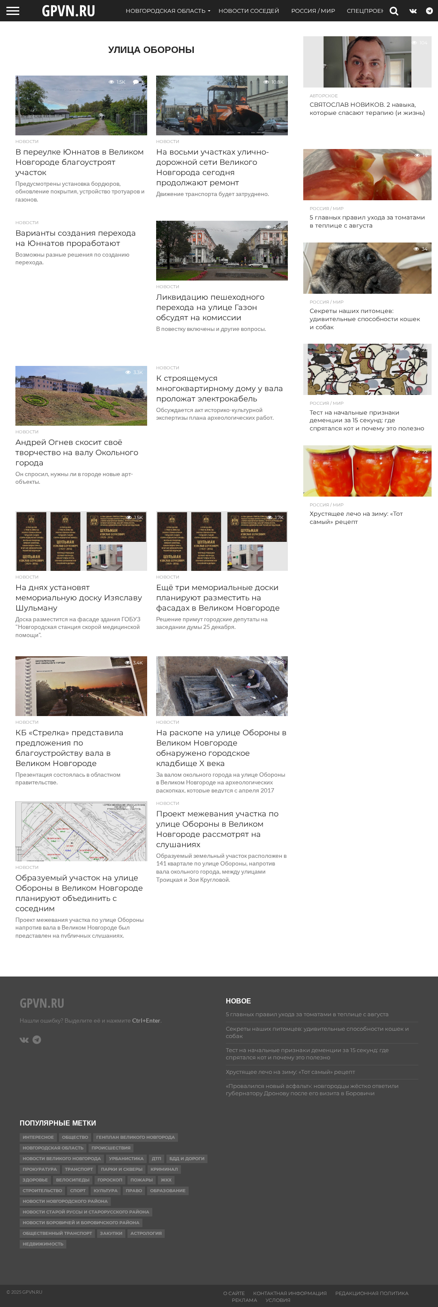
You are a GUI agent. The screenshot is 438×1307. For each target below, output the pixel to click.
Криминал (164, 1169)
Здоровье (35, 1180)
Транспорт (79, 1169)
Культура (106, 1190)
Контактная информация (290, 1293)
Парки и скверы (121, 1169)
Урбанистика (126, 1158)
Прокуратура (40, 1169)
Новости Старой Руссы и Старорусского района (86, 1212)
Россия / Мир (313, 10)
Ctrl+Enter (146, 1020)
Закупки (111, 1233)
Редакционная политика (371, 1293)
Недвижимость (43, 1244)
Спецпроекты (370, 10)
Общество (75, 1137)
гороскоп (110, 1180)
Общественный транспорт (57, 1233)
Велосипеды (72, 1180)
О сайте (234, 1293)
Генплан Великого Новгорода (135, 1137)
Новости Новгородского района (65, 1201)
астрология (146, 1233)
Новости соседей (249, 10)
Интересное (38, 1137)
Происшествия (111, 1148)
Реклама (244, 1300)
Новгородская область (165, 10)
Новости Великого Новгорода (62, 1158)
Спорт (78, 1190)
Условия (278, 1300)
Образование (168, 1190)
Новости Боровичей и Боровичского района (81, 1222)
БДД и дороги (186, 1158)
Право (134, 1190)
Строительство (42, 1190)
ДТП (156, 1158)
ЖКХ (166, 1180)
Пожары (141, 1180)
